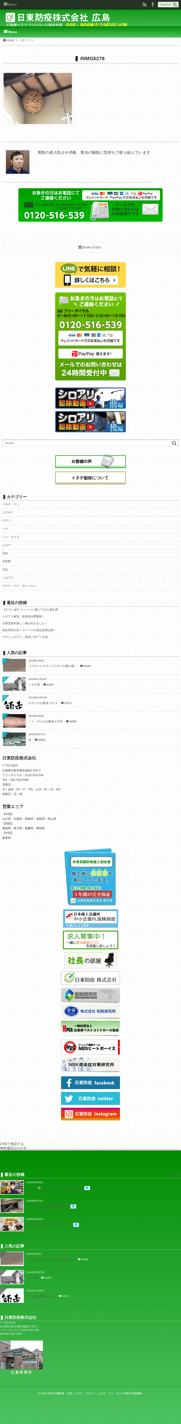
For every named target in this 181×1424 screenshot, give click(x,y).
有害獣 (6, 561)
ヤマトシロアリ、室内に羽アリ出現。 (26, 637)
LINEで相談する (12, 1144)
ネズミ (6, 520)
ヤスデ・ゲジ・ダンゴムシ (19, 585)
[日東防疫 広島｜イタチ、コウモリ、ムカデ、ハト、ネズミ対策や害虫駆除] (67, 19)
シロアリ (8, 577)
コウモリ (8, 512)
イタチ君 (34, 684)
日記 (5, 569)
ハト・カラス (10, 537)
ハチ (5, 528)
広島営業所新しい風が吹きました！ (25, 623)
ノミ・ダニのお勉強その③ (45, 721)
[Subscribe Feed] (145, 4)
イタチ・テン (10, 504)
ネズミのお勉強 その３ (43, 703)
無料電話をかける (13, 1148)
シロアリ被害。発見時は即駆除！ (23, 616)
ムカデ (6, 545)
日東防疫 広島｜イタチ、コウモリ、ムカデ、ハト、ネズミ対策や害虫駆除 (98, 1393)
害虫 (5, 553)
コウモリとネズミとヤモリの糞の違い (53, 666)
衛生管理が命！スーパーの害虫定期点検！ (29, 630)
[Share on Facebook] (153, 4)
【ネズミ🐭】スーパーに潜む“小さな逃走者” (30, 609)
